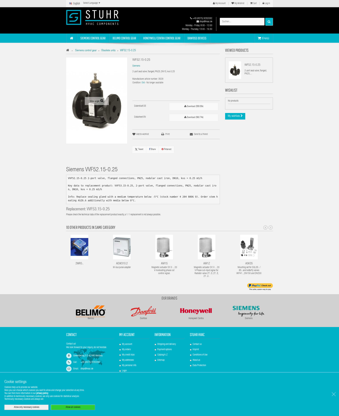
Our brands (169, 298)
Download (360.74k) (194, 117)
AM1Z (206, 263)
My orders (126, 349)
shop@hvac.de (205, 21)
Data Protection (199, 365)
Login (124, 371)
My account (127, 334)
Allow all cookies (73, 407)
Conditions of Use (200, 355)
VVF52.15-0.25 (252, 65)
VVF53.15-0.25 (98, 209)
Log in (267, 3)
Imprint (196, 349)
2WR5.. (80, 263)
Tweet (140, 149)
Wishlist (231, 90)
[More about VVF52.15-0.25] (235, 70)
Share (153, 149)
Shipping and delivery (166, 344)
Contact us (197, 344)
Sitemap (161, 360)
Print (167, 134)
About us (196, 360)
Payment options (164, 349)
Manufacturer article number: (145, 79)
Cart (254, 3)
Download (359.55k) (194, 106)
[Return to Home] (68, 51)
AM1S (164, 263)
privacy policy (42, 393)
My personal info (129, 365)
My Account (220, 3)
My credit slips (128, 355)
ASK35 (249, 263)
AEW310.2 (122, 263)
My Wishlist (239, 3)
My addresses (128, 360)
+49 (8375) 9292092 (202, 18)
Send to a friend (201, 134)
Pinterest (167, 149)
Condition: (136, 83)
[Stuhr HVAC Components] (99, 17)
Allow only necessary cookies (26, 407)
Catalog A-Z (162, 355)
